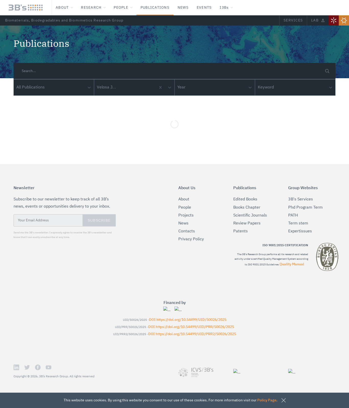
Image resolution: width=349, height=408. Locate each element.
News (183, 223)
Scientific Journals (250, 215)
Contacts (186, 231)
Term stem (298, 223)
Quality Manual (292, 264)
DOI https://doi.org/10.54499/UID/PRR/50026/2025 (191, 327)
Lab (315, 20)
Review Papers (247, 223)
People (184, 208)
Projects (186, 215)
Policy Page (266, 400)
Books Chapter (246, 208)
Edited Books (245, 199)
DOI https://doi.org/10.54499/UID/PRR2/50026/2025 (192, 334)
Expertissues (300, 231)
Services (293, 20)
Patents (240, 231)
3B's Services (300, 199)
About (183, 199)
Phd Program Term (305, 208)
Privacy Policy (191, 239)
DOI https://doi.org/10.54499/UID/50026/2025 (187, 320)
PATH (293, 215)
